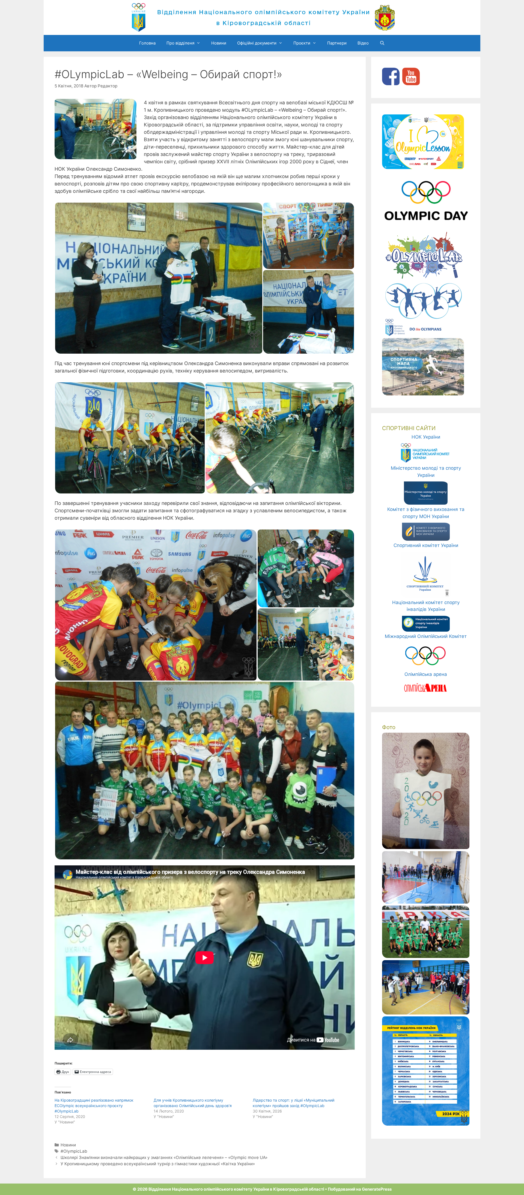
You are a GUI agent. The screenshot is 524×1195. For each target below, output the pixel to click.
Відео (363, 43)
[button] (159, 278)
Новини (218, 43)
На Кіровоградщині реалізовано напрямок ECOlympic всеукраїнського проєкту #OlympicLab (94, 1105)
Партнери (337, 43)
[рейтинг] (425, 1124)
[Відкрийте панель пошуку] (382, 43)
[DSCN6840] (425, 956)
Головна (147, 43)
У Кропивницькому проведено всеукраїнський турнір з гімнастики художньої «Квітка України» (158, 1163)
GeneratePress (377, 1189)
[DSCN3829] (425, 1013)
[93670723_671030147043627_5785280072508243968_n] (425, 847)
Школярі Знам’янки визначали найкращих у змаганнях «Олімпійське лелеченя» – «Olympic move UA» (164, 1157)
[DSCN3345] (425, 902)
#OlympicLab (74, 1151)
